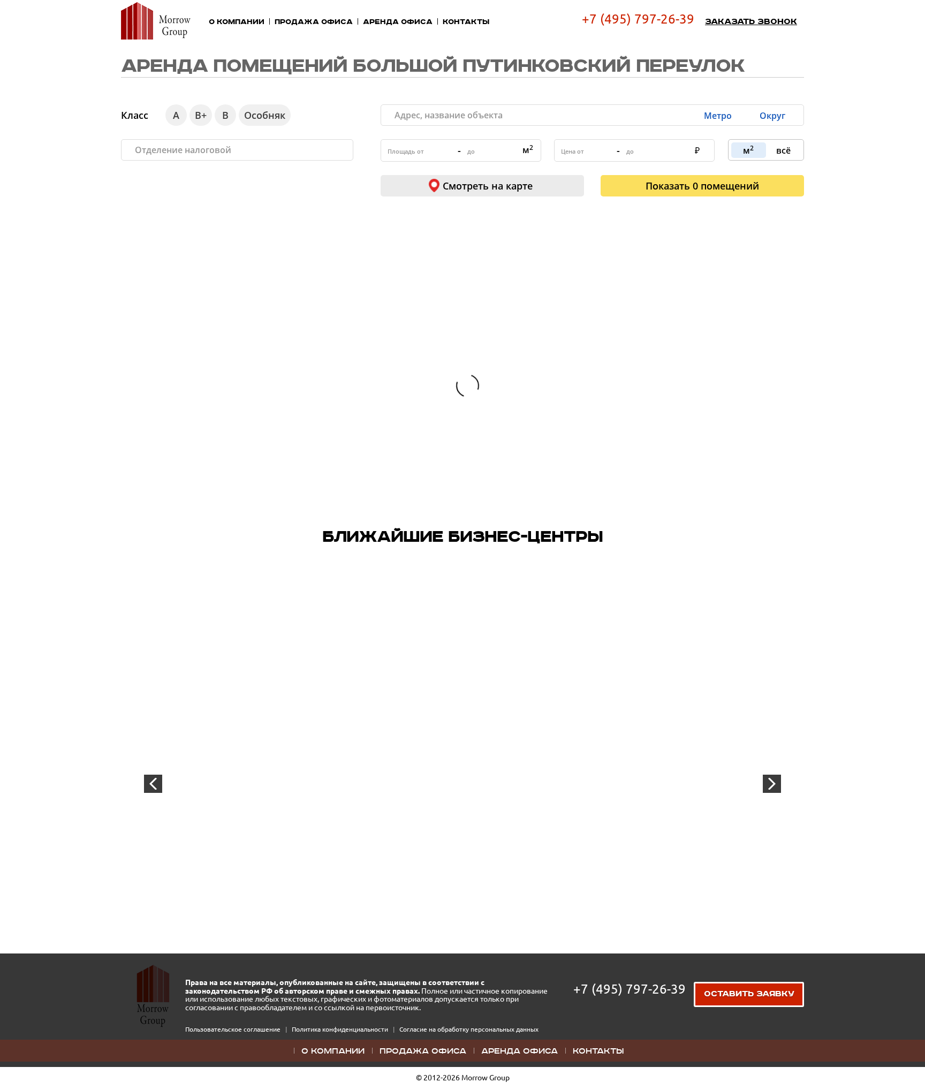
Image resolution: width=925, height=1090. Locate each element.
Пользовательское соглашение (233, 1029)
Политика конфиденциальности (341, 1029)
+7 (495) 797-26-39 (638, 19)
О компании (236, 22)
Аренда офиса (398, 22)
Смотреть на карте (488, 185)
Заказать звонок (751, 22)
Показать (702, 185)
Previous (153, 784)
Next (772, 784)
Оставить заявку (749, 994)
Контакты (466, 22)
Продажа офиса (314, 22)
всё (783, 150)
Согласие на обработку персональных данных (469, 1029)
